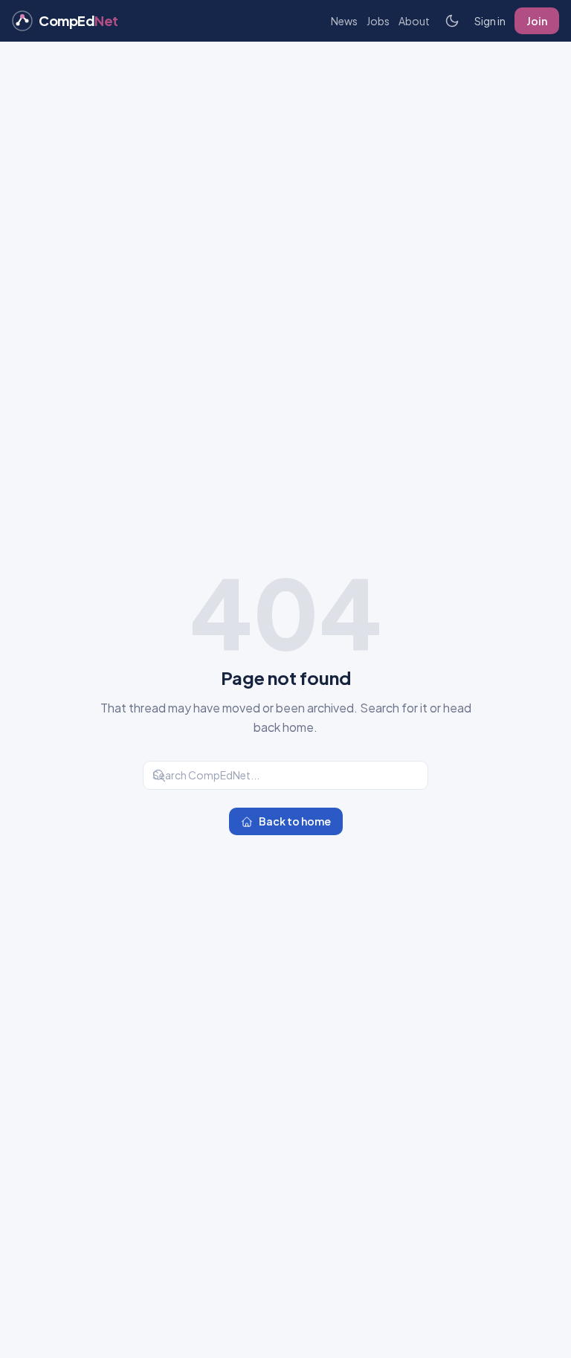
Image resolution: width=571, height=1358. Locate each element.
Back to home (295, 821)
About (414, 21)
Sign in (490, 21)
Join (536, 21)
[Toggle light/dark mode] (452, 20)
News (344, 21)
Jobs (378, 21)
